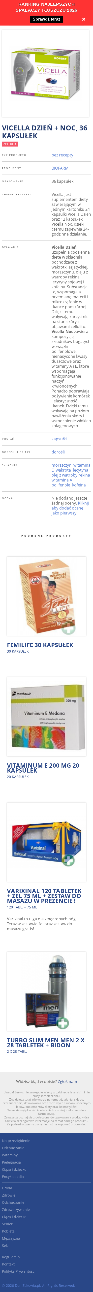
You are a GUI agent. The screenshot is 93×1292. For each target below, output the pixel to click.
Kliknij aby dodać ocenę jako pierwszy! (70, 508)
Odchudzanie (13, 1147)
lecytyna (80, 470)
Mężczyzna (11, 1238)
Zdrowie (8, 1195)
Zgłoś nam (67, 1081)
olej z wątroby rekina (71, 475)
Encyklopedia (13, 1176)
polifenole (61, 485)
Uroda (7, 1188)
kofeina (79, 485)
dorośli (58, 452)
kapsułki (59, 439)
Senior (7, 1224)
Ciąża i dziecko (14, 1169)
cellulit (10, 144)
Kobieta (8, 1231)
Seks (5, 1245)
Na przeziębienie (16, 1140)
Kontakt (8, 1264)
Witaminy (10, 1155)
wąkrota (63, 470)
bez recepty (62, 155)
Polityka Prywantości (18, 1271)
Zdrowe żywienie (16, 1209)
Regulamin (11, 1257)
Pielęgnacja (11, 1162)
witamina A (62, 480)
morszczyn (61, 465)
